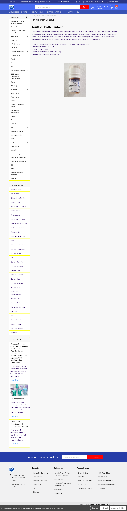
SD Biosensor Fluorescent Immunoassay (15, 76)
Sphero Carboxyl (17, 303)
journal (13, 124)
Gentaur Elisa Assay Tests (17, 105)
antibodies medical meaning (17, 173)
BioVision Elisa (16, 211)
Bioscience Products (18, 245)
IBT (12, 258)
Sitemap (36, 492)
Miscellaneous (15, 55)
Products (14, 63)
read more (14, 380)
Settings (95, 508)
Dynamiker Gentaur (18, 307)
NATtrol (13, 169)
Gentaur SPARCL (17, 328)
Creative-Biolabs (17, 275)
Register (99, 8)
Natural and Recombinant (15, 111)
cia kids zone (15, 146)
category (14, 116)
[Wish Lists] (107, 7)
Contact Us (69, 12)
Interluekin (14, 48)
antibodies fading (17, 131)
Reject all (105, 508)
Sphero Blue (15, 279)
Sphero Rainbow (17, 266)
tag (12, 127)
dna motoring (15, 154)
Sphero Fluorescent (18, 249)
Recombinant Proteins (18, 70)
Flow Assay (14, 36)
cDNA (13, 139)
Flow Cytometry (16, 97)
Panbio (13, 59)
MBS (12, 241)
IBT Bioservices (16, 44)
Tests (13, 82)
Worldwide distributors (18, 12)
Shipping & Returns (54, 12)
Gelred (13, 101)
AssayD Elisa (15, 93)
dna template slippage (18, 157)
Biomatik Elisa (16, 189)
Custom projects (17, 398)
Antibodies (14, 27)
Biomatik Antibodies (18, 198)
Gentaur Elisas (37, 12)
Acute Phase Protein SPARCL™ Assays (17, 22)
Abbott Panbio (16, 324)
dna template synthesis (18, 161)
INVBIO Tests (16, 270)
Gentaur (14, 311)
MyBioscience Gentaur (19, 223)
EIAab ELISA (15, 202)
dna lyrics (14, 150)
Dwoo (13, 120)
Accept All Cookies (117, 508)
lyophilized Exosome (17, 51)
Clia (12, 142)
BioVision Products (18, 219)
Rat (12, 66)
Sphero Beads (16, 253)
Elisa (12, 165)
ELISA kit (14, 89)
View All (14, 333)
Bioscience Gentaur (18, 236)
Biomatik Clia (15, 232)
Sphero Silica (15, 298)
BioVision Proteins (17, 228)
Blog (79, 12)
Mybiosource (15, 215)
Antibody (14, 86)
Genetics (14, 40)
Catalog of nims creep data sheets (18, 32)
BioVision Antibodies (18, 206)
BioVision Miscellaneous (16, 293)
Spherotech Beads (17, 320)
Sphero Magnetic (17, 262)
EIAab (13, 316)
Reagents (14, 178)
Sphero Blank (16, 287)
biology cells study (17, 135)
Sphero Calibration (17, 283)
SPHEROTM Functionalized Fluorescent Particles (19, 423)
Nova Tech (15, 194)
